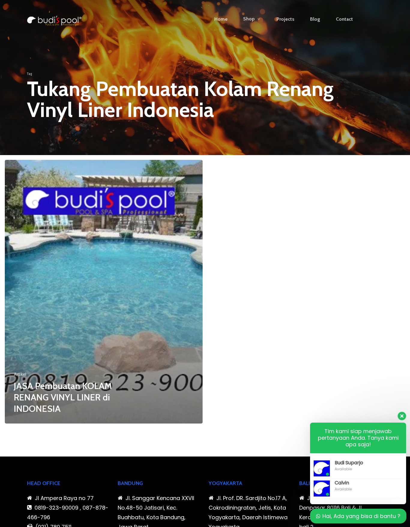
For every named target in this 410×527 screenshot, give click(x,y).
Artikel (20, 374)
